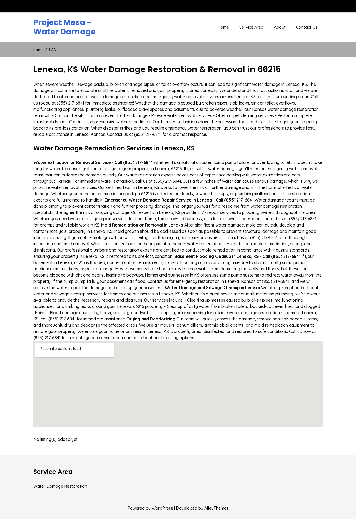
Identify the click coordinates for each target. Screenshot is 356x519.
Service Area (251, 27)
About (280, 27)
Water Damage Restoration (60, 486)
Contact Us (306, 27)
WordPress (162, 508)
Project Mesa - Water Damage (64, 27)
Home (223, 27)
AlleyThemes (216, 508)
